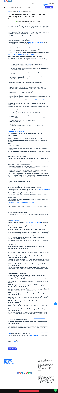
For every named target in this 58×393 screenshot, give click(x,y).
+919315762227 (45, 5)
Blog (20, 387)
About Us (8, 7)
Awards (12, 7)
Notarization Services (7, 360)
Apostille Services (7, 356)
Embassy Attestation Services (9, 363)
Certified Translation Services (9, 354)
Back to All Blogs (13, 348)
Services (24, 7)
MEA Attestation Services (8, 359)
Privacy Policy (23, 387)
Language (16, 7)
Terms (27, 387)
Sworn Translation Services (8, 355)
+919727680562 (42, 386)
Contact (29, 7)
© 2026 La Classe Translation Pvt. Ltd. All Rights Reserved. (29, 391)
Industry (20, 7)
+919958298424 (45, 4)
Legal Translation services (8, 358)
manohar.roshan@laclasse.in (37, 4)
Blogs (19, 11)
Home (5, 7)
